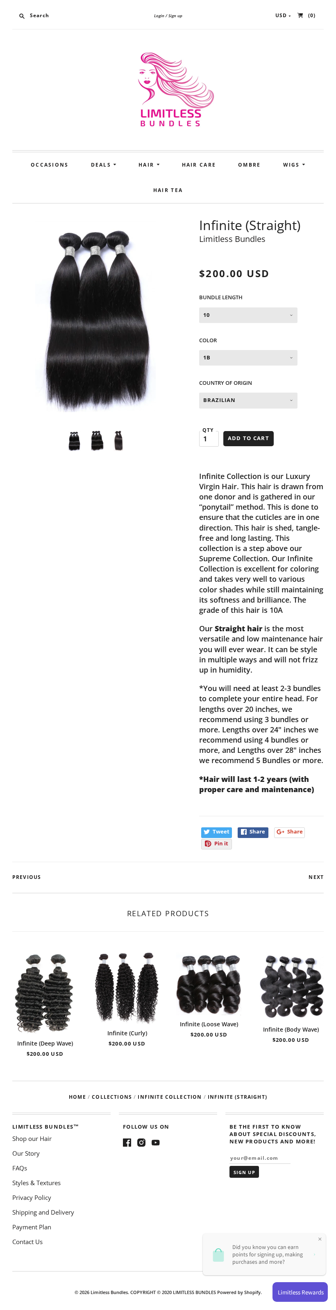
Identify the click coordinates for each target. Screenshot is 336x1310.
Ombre (249, 165)
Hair (147, 165)
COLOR (208, 340)
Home (77, 1097)
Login (159, 15)
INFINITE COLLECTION (170, 1097)
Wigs (292, 165)
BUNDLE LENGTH (221, 297)
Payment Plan (31, 1227)
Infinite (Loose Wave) (209, 1024)
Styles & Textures (36, 1183)
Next (316, 877)
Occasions (50, 165)
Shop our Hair (32, 1138)
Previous (26, 877)
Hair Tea (168, 190)
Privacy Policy (31, 1197)
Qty (208, 430)
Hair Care (199, 165)
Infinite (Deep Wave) (45, 1043)
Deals (102, 165)
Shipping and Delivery (43, 1212)
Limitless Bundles (232, 238)
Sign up (175, 15)
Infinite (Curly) (127, 1033)
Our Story (26, 1153)
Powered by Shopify (239, 1292)
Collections (112, 1097)
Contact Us (27, 1242)
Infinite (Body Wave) (291, 1029)
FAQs (19, 1168)
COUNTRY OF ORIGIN (225, 382)
